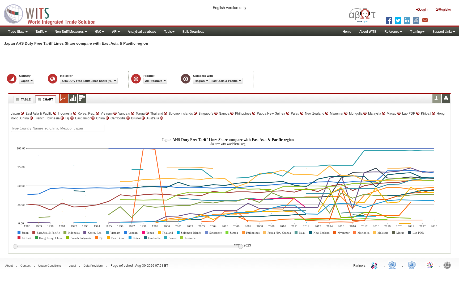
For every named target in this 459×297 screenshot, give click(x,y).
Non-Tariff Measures (69, 31)
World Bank (448, 265)
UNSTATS (411, 265)
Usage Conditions (49, 265)
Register (445, 9)
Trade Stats (16, 31)
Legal (72, 265)
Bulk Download (193, 31)
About (9, 265)
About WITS (367, 31)
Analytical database (142, 31)
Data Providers (93, 265)
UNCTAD (393, 265)
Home (347, 31)
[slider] (128, 247)
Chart (48, 99)
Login (423, 9)
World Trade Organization (430, 265)
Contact (25, 265)
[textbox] (57, 128)
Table (26, 99)
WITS (53, 13)
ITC (375, 265)
